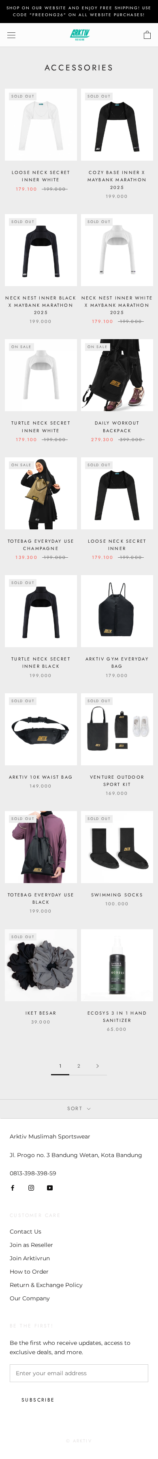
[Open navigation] (11, 35)
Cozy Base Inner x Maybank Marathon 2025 (117, 179)
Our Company (30, 1298)
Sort (76, 1108)
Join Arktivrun (30, 1258)
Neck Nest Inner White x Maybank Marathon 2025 (117, 305)
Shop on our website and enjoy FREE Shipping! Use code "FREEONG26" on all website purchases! (79, 11)
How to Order (29, 1271)
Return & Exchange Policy (46, 1285)
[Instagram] (31, 1187)
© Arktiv (79, 1441)
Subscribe (38, 1400)
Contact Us (25, 1231)
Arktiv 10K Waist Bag (41, 777)
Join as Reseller (31, 1245)
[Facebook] (12, 1187)
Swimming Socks (117, 895)
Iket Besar (41, 1013)
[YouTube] (50, 1187)
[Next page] (97, 1066)
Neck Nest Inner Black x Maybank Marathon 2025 (40, 305)
